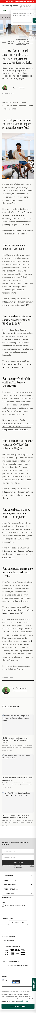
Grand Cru (16, 212)
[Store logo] (11, 6)
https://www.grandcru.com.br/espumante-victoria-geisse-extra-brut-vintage (17, 495)
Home (4, 42)
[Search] (20, 6)
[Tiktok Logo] (22, 965)
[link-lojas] (18, 923)
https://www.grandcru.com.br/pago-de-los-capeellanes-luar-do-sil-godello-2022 (17, 554)
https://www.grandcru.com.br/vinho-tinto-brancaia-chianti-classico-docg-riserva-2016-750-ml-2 (17, 426)
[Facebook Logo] (10, 965)
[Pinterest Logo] (18, 965)
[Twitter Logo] (26, 965)
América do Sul (11, 42)
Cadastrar (18, 863)
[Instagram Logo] (14, 965)
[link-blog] (9, 940)
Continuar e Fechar (18, 1006)
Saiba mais (24, 1001)
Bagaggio (28, 212)
